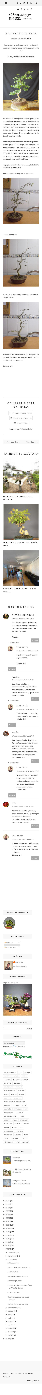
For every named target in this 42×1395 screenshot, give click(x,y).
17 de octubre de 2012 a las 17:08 (23, 680)
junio (10, 1318)
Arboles (29, 429)
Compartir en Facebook (22, 413)
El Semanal (7, 1098)
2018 (8, 1228)
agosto (10, 1311)
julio (9, 1314)
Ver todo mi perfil (20, 966)
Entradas (9, 943)
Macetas (6, 1120)
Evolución (16, 1105)
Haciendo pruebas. (15, 1281)
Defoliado (21, 1090)
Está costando (13, 1263)
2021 (8, 1218)
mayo (10, 1321)
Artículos (7, 1079)
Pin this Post (22, 423)
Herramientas (18, 1109)
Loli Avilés (22, 647)
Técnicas (23, 1138)
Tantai (6, 1138)
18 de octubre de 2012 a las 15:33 (27, 651)
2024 (8, 1208)
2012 (8, 1249)
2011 (8, 1338)
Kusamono (19, 1112)
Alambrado (8, 1076)
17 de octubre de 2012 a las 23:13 (23, 807)
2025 (8, 1204)
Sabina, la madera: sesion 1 (18, 1276)
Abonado (27, 1072)
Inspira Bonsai (8, 1112)
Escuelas (7, 1105)
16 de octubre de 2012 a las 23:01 (23, 618)
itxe (14, 803)
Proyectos (19, 1131)
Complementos (8, 1087)
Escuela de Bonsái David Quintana (14, 1101)
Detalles (13, 1094)
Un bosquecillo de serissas (18, 1304)
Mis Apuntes (8, 1123)
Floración (7, 1109)
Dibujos (21, 1094)
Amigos (23, 429)
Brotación (7, 1083)
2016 (8, 1235)
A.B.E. (20, 1072)
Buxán (15, 732)
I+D (26, 1109)
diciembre (12, 1252)
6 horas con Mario (10, 1072)
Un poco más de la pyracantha (19, 1267)
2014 (8, 1242)
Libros (22, 1116)
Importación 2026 (10, 982)
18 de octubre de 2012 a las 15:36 (23, 839)
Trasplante (14, 1138)
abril (10, 1325)
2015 (8, 1239)
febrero (11, 1332)
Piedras (26, 1123)
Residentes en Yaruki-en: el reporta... (18, 497)
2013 (8, 1245)
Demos (6, 1094)
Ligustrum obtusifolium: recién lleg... (20, 544)
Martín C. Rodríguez (23, 615)
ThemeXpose (22, 1373)
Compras (19, 1087)
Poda (21, 1127)
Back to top (32, 1381)
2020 (8, 1221)
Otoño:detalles (13, 1292)
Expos (24, 1105)
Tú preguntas (8, 1142)
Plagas (14, 1127)
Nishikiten (18, 1123)
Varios (17, 1142)
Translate (21, 1046)
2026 (8, 1201)
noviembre (12, 1256)
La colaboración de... (10, 1116)
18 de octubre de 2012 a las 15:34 (27, 709)
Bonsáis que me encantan (21, 1079)
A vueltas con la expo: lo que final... (19, 590)
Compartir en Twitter (23, 418)
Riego (26, 1134)
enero (10, 1335)
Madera (14, 1120)
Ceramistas (17, 1083)
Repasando (18, 1134)
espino (25, 48)
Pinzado (6, 1127)
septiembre (12, 1307)
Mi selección (24, 1120)
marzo (10, 1328)
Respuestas (14, 642)
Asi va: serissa (13, 1272)
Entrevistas (17, 1098)
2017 (8, 1232)
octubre (11, 1259)
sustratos (25, 1142)
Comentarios (11, 947)
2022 (8, 1214)
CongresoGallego (9, 1090)
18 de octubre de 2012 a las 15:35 (27, 771)
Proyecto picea (8, 1131)
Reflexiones (8, 1134)
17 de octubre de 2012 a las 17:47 (23, 736)
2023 (8, 1211)
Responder (35, 640)
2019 (8, 1225)
